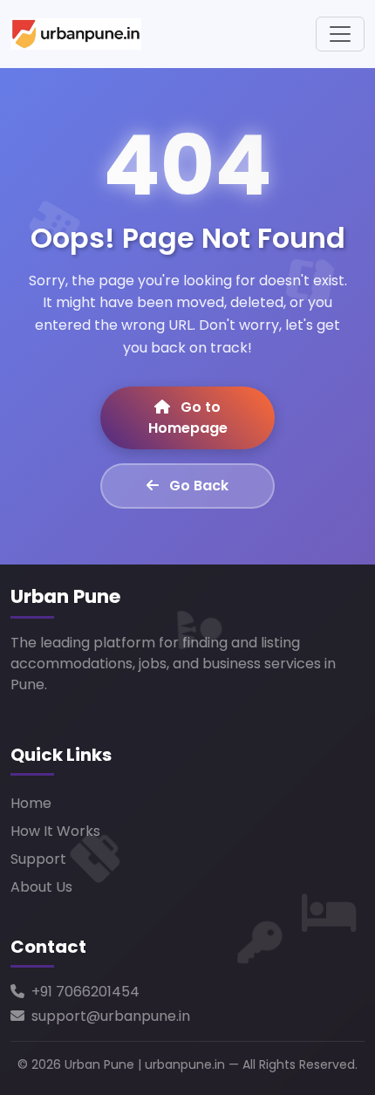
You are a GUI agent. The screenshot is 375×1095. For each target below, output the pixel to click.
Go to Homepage (188, 417)
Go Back (197, 486)
